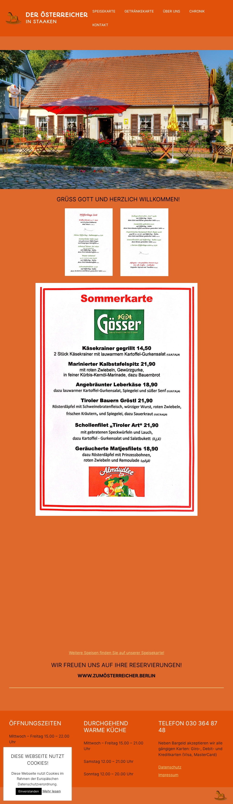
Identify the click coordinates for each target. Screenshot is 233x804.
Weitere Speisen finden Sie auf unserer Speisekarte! (116, 652)
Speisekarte (103, 11)
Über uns (171, 11)
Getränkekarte (139, 11)
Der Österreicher (56, 14)
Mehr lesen (52, 791)
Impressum (168, 775)
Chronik (197, 11)
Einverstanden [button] (28, 791)
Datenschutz (169, 767)
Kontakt (100, 25)
